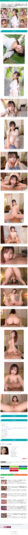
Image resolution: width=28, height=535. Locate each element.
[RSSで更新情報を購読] (20, 475)
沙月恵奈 (5, 430)
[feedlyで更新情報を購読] (7, 475)
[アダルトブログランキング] (7, 527)
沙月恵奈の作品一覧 (14, 456)
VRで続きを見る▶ (14, 31)
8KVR (4, 429)
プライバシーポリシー (14, 532)
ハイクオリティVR (9, 429)
